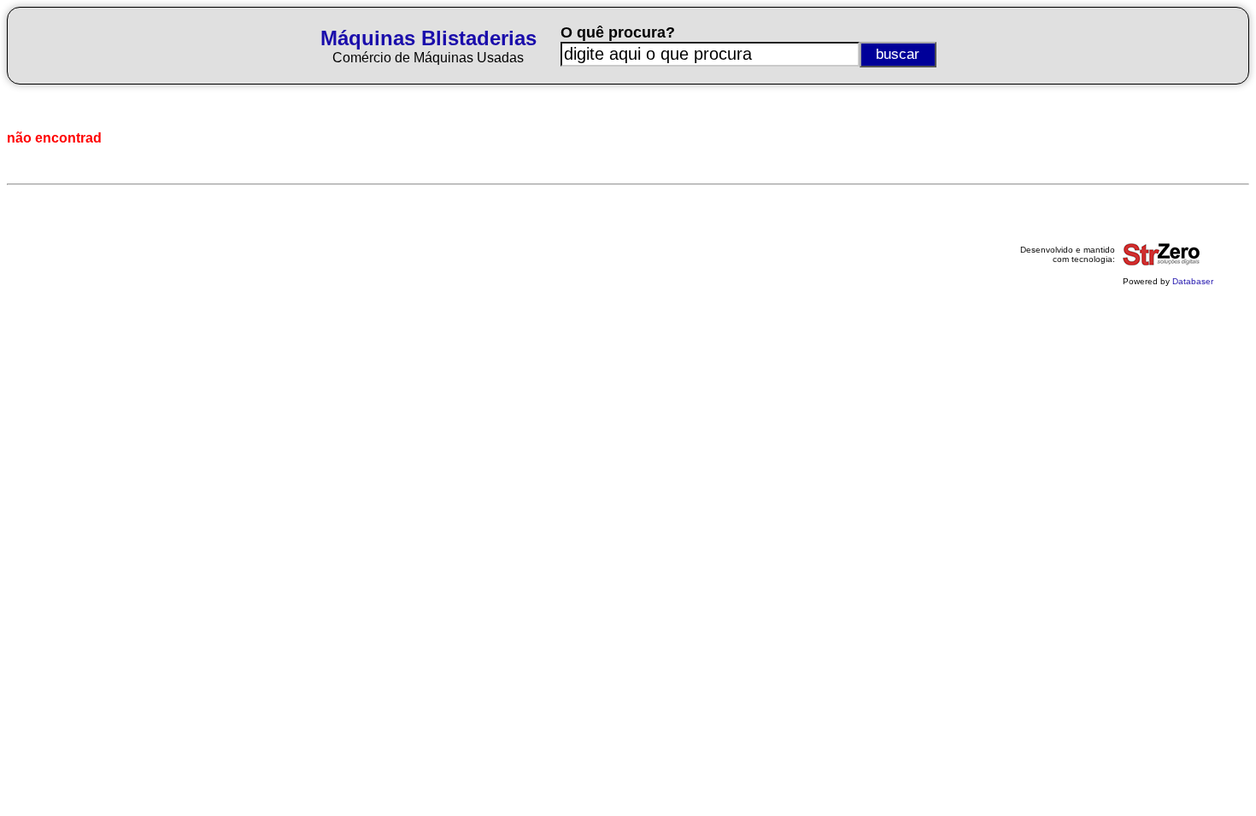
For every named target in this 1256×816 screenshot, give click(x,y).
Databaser (1192, 281)
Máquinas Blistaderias (428, 38)
